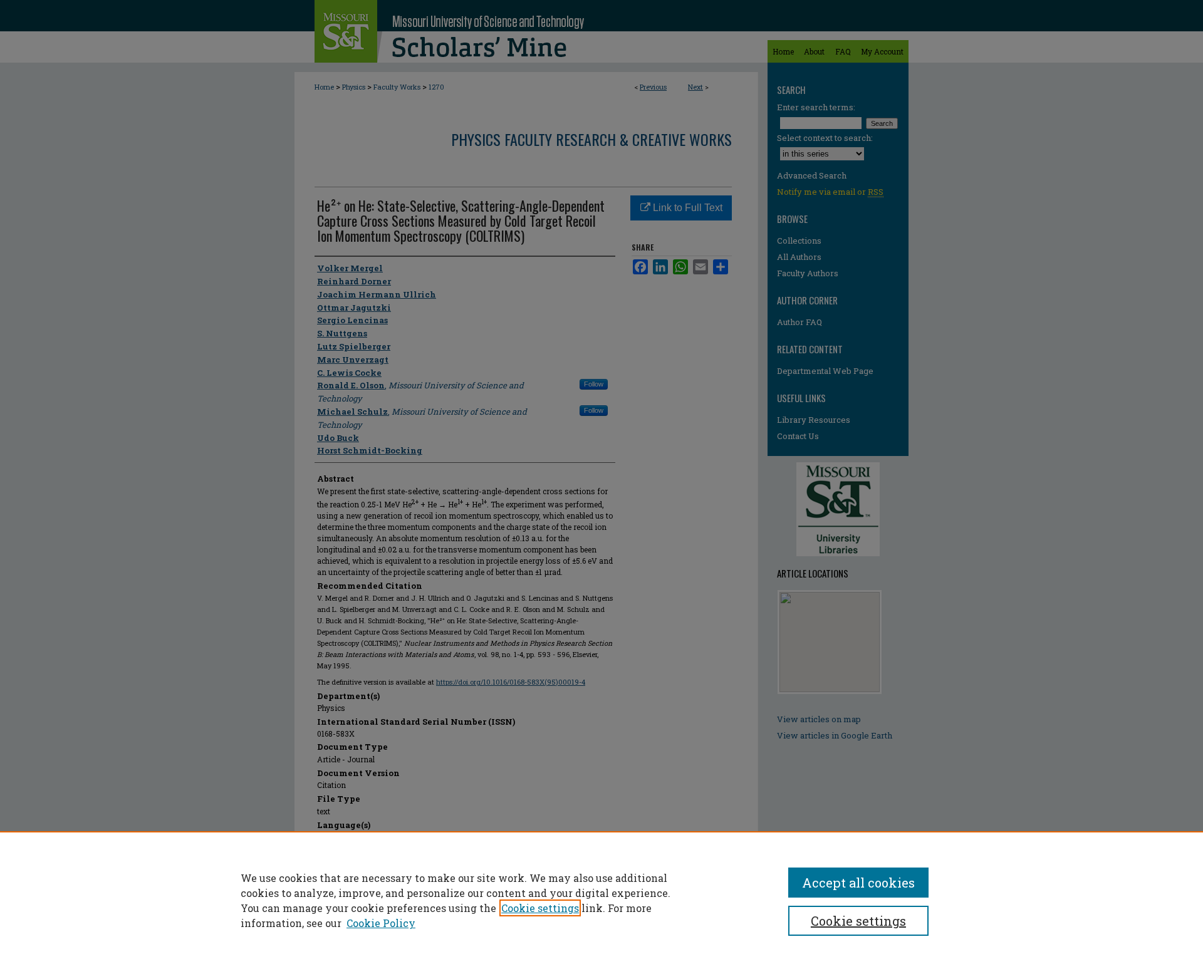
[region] (601, 900)
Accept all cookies (858, 882)
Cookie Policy (380, 923)
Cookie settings (540, 908)
